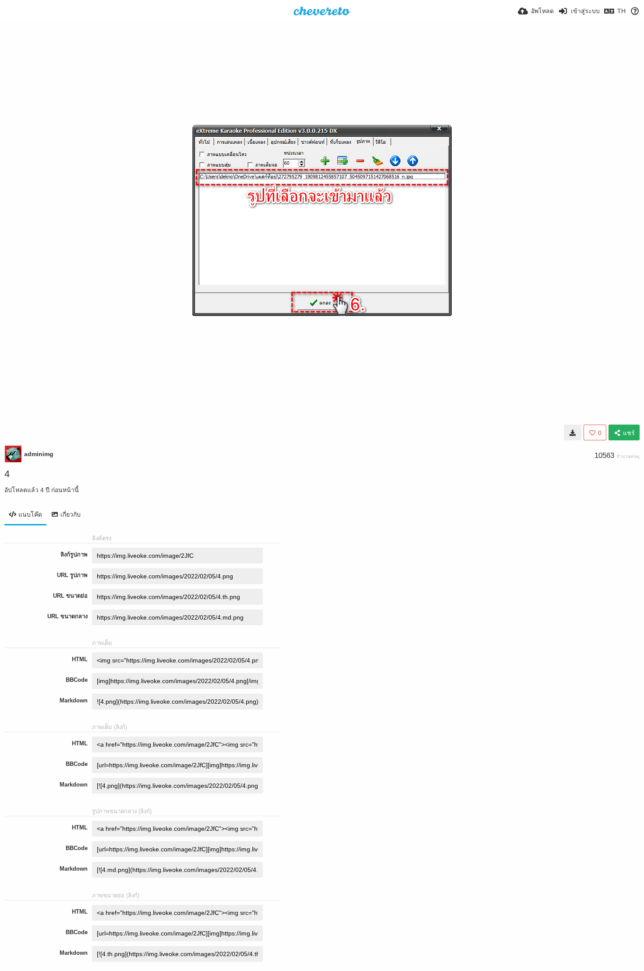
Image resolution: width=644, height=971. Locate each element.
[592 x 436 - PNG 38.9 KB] (572, 432)
